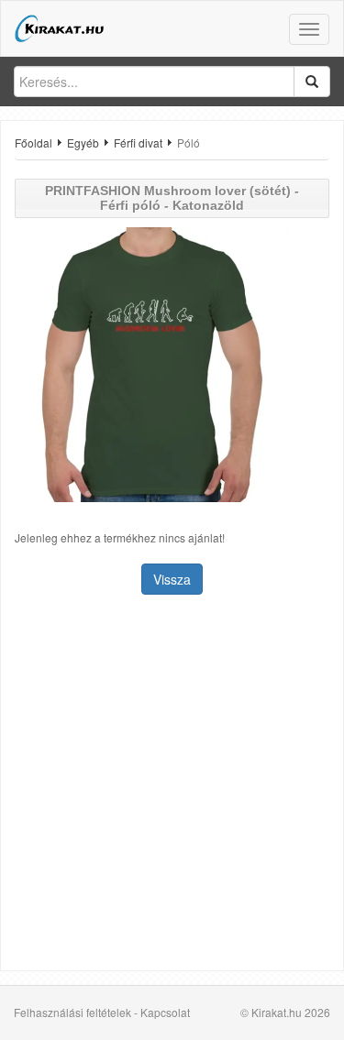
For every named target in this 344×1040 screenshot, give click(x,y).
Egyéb (83, 142)
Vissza (172, 579)
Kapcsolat (165, 1012)
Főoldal (33, 142)
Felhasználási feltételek (72, 1012)
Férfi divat (138, 142)
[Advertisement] (172, 785)
